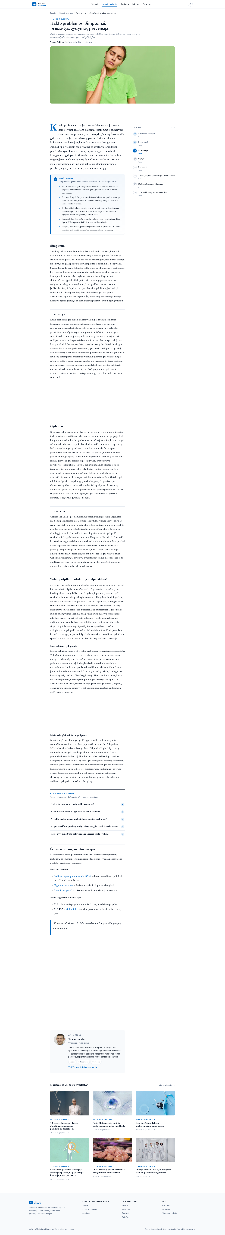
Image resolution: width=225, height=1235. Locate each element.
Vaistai (95, 4)
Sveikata (125, 4)
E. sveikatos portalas (64, 890)
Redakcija (165, 1209)
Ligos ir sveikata (109, 4)
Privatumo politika (169, 1213)
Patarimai (147, 4)
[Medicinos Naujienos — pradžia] (43, 4)
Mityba (135, 4)
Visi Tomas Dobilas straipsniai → (84, 1067)
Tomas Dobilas (76, 1039)
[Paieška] (190, 4)
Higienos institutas (63, 885)
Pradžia (53, 13)
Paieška (125, 1217)
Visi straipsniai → (167, 1085)
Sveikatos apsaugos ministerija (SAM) (72, 876)
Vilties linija (71, 909)
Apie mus (165, 1205)
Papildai (125, 1213)
